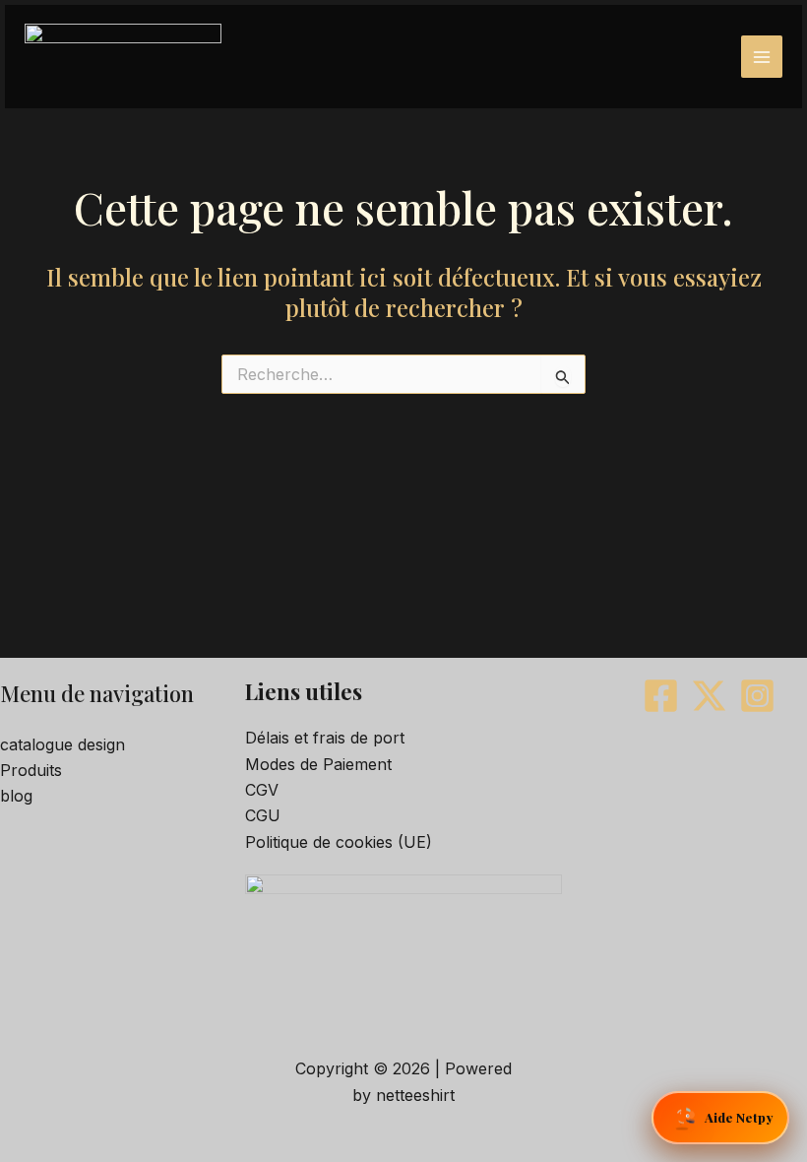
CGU (262, 815)
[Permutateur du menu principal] (761, 56)
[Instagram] (757, 696)
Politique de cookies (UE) (338, 842)
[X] (709, 696)
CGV (262, 790)
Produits (31, 770)
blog (16, 796)
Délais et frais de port (324, 737)
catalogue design (62, 744)
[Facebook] (661, 696)
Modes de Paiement (318, 764)
